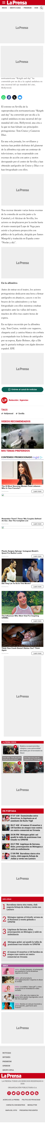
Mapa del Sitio (11, 1110)
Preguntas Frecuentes (29, 1110)
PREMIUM (7, 1061)
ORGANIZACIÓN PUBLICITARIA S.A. (22, 1087)
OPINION (6, 1065)
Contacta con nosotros (15, 1105)
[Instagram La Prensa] (18, 1093)
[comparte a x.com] (14, 97)
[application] (22, 436)
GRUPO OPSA (8, 1070)
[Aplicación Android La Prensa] (32, 1093)
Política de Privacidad (31, 1100)
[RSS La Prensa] (37, 1093)
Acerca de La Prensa (11, 1100)
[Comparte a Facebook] (9, 97)
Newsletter (32, 1105)
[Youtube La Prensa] (23, 1093)
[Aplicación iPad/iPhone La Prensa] (28, 1093)
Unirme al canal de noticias (24, 390)
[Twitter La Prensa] (14, 1093)
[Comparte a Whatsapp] (3, 97)
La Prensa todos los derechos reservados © (22, 1082)
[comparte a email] (20, 97)
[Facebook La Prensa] (9, 1093)
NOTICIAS (6, 1053)
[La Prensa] (11, 1076)
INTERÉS (6, 1057)
